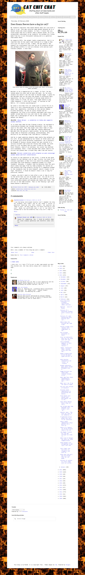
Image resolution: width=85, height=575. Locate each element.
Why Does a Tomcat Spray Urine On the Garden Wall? (69, 89)
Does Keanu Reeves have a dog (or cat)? (66, 403)
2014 (61, 485)
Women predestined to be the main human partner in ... (66, 355)
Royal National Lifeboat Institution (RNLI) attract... (66, 302)
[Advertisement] (65, 241)
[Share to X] (47, 187)
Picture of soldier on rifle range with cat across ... (66, 462)
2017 (61, 478)
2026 (61, 266)
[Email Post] (42, 187)
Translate (25, 511)
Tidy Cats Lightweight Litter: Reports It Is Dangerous (69, 72)
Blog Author (35, 17)
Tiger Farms (68, 156)
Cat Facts (20, 17)
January (63, 467)
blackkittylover (19, 200)
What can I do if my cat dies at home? (66, 384)
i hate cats (15, 262)
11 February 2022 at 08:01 (43, 217)
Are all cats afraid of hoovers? (66, 387)
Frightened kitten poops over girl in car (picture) (66, 418)
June (62, 290)
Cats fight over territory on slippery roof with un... (65, 450)
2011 (61, 492)
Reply (15, 211)
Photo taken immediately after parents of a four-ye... (66, 423)
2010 (61, 494)
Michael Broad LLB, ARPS (25, 217)
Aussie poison (66, 17)
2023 (61, 273)
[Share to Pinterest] (50, 187)
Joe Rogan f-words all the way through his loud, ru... (66, 434)
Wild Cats (47, 17)
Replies (18, 214)
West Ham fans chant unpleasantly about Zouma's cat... (66, 379)
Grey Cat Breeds (23, 287)
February (64, 299)
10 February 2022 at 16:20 (32, 200)
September (64, 283)
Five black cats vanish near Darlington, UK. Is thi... (65, 397)
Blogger (68, 564)
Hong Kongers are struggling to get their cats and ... (66, 444)
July (62, 288)
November (64, 279)
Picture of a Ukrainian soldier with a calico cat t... (66, 312)
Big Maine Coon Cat (24, 280)
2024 (61, 270)
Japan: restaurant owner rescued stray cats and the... (66, 349)
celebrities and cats (30, 189)
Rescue (25, 17)
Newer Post (14, 252)
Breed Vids (59, 17)
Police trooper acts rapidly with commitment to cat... (66, 328)
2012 (61, 489)
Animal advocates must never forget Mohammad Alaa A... (66, 367)
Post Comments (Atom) (26, 255)
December (64, 277)
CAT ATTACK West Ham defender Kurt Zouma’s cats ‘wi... (66, 408)
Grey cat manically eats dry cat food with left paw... (66, 338)
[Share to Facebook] (49, 187)
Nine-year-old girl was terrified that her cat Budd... (66, 456)
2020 (61, 472)
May (62, 292)
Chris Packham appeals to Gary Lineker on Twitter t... (65, 343)
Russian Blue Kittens (24, 294)
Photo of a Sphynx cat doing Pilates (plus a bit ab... (66, 429)
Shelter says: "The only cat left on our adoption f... (66, 414)
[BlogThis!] (46, 187)
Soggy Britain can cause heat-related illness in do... (66, 373)
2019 (61, 474)
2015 (61, 483)
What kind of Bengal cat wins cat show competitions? (66, 439)
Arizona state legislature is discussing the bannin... (65, 392)
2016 (61, 481)
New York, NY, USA (22, 190)
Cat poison (68, 54)
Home (32, 252)
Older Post (51, 252)
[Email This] (45, 187)
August (63, 286)
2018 (61, 476)
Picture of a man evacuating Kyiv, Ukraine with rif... (66, 318)
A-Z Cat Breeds (14, 17)
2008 (61, 498)
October (63, 281)
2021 (61, 469)
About (30, 17)
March (63, 297)
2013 (61, 487)
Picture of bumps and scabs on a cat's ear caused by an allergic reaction (66, 140)
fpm (56, 564)
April (63, 294)
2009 (61, 496)
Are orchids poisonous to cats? (64, 334)
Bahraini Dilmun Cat (68, 121)
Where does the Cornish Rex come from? (66, 323)
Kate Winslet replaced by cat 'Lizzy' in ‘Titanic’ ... (65, 361)
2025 (61, 268)
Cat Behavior (53, 17)
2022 (61, 275)
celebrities (19, 189)
